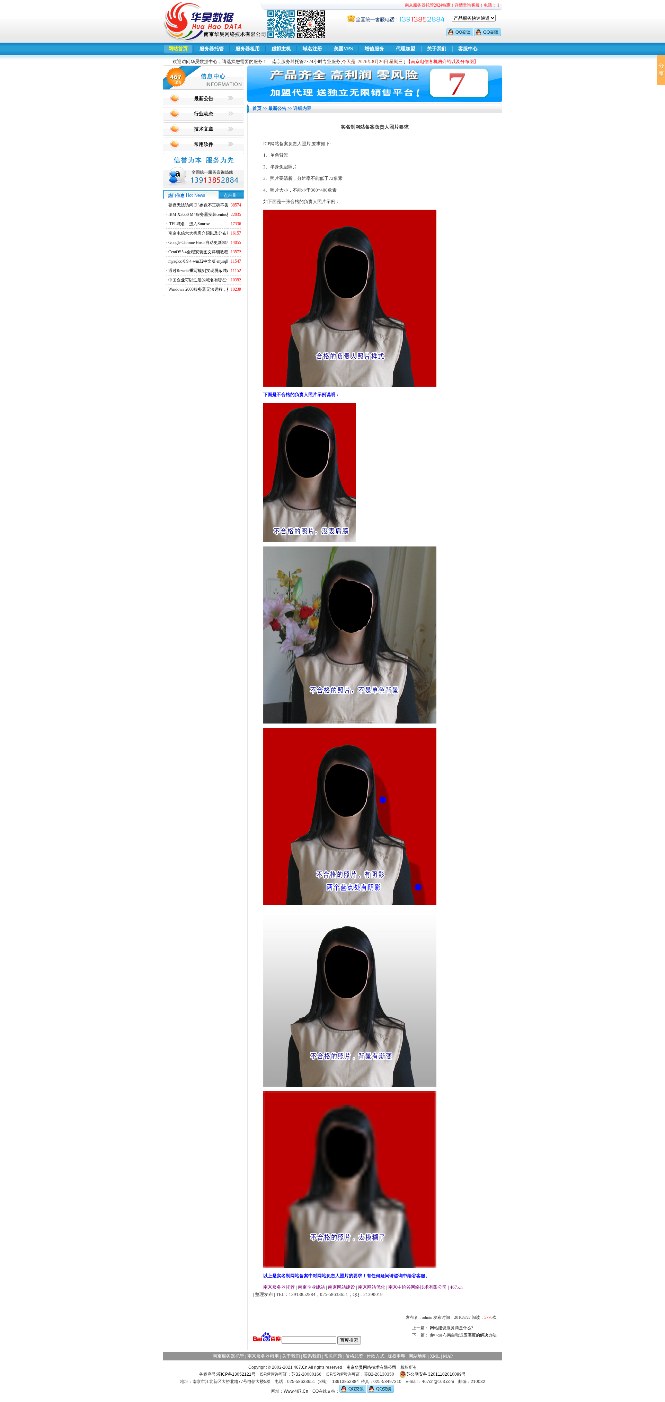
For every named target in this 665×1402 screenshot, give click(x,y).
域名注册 (312, 48)
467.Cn (301, 1367)
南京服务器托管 (228, 1356)
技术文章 (203, 129)
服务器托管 (212, 48)
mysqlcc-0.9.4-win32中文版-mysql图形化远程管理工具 (216, 261)
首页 (256, 108)
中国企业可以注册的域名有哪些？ (199, 280)
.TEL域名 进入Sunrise (189, 223)
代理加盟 (405, 48)
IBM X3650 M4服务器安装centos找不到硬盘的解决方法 (218, 214)
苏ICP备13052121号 (236, 1374)
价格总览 (354, 1356)
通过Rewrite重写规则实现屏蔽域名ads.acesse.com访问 (216, 270)
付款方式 (375, 1356)
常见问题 (333, 1356)
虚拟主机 (281, 48)
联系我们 (312, 1356)
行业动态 (203, 113)
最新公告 (203, 98)
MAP (448, 1356)
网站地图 (418, 1356)
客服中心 (468, 48)
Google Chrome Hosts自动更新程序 (199, 242)
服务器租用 (248, 48)
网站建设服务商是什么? (451, 1327)
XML (435, 1356)
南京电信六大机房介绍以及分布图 (199, 233)
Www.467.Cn (296, 1391)
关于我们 (436, 48)
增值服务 (374, 48)
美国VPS (343, 48)
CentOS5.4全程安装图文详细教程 (198, 251)
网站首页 (178, 48)
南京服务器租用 (263, 1356)
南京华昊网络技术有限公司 (371, 1367)
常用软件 (203, 144)
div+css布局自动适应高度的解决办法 (463, 1335)
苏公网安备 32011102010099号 (436, 1374)
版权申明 (397, 1356)
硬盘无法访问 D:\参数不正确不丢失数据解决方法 (213, 205)
